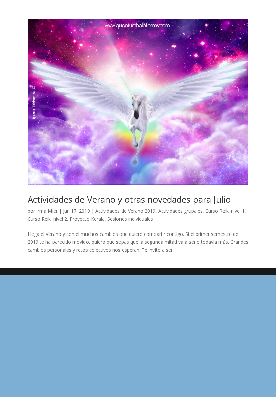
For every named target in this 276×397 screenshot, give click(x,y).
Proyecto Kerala (87, 219)
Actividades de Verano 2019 (125, 211)
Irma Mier (47, 211)
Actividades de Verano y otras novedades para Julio (129, 199)
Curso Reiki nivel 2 (47, 219)
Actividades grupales (180, 211)
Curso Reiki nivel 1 (225, 211)
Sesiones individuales (130, 219)
